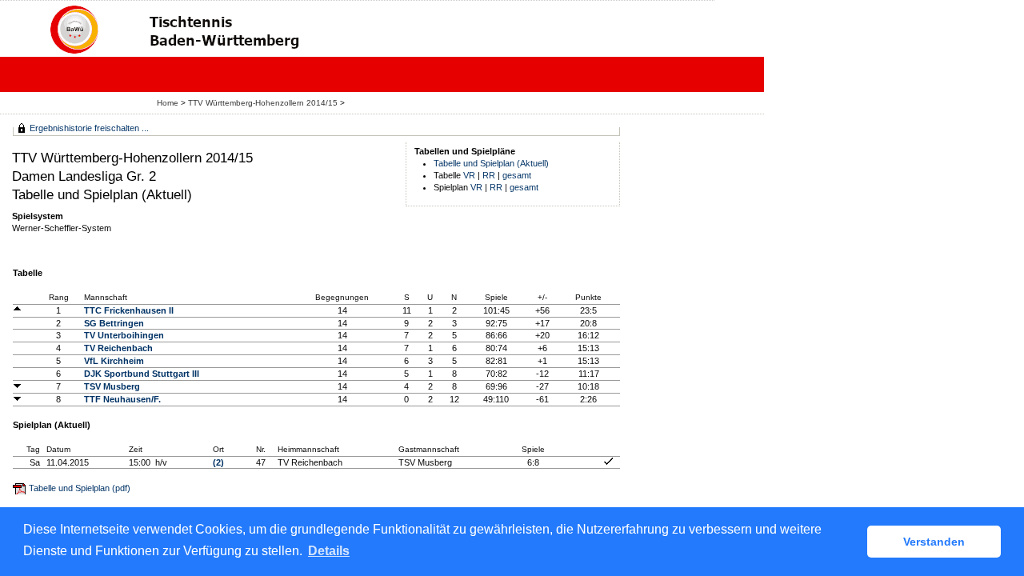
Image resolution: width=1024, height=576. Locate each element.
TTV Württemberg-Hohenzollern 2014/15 (264, 102)
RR (488, 175)
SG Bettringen (114, 323)
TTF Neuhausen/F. (122, 399)
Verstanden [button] (934, 541)
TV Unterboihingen (124, 335)
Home (167, 102)
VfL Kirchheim (114, 361)
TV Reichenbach (118, 348)
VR (469, 175)
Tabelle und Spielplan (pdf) (79, 488)
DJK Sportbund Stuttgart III (141, 373)
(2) (218, 462)
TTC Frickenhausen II (129, 310)
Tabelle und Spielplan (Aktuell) (491, 163)
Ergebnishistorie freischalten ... (89, 128)
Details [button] (329, 551)
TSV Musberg (112, 386)
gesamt (516, 175)
